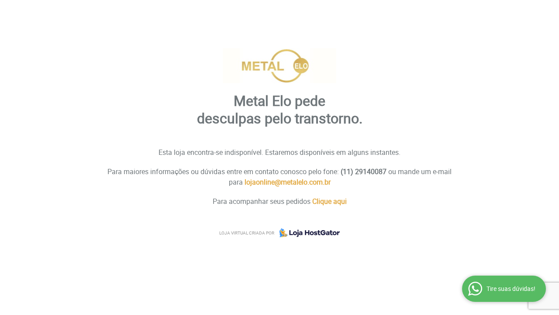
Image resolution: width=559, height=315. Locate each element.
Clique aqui (329, 201)
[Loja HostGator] (307, 232)
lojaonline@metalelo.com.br (288, 182)
